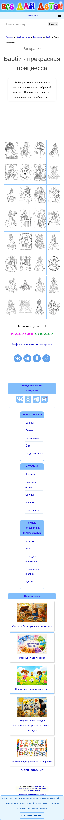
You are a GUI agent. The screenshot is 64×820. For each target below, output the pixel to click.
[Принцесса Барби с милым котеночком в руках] (54, 315)
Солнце (29, 494)
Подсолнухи (32, 510)
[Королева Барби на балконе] (25, 272)
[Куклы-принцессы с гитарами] (39, 250)
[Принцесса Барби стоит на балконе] (25, 227)
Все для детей (37, 786)
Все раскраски (44, 333)
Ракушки (30, 474)
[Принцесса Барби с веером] (11, 227)
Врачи (28, 548)
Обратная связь (25, 788)
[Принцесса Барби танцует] (54, 293)
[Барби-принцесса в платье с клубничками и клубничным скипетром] (39, 315)
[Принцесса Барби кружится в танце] (11, 293)
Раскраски (37, 37)
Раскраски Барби (22, 333)
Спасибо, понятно (32, 815)
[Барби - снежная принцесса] (54, 226)
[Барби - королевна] (39, 293)
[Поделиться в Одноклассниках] (37, 358)
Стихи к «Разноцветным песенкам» (32, 626)
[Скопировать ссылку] (46, 358)
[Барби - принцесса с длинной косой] (54, 157)
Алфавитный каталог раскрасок (32, 344)
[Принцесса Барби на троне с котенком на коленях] (11, 272)
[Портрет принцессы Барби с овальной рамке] (54, 271)
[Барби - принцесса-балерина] (25, 203)
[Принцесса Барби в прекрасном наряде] (39, 272)
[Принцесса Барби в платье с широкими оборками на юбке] (11, 315)
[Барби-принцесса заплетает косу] (11, 180)
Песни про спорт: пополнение (32, 689)
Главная (9, 37)
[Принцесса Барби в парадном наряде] (54, 250)
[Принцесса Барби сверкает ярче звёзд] (25, 158)
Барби (48, 37)
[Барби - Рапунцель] (39, 181)
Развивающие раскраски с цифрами (32, 761)
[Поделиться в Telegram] (27, 358)
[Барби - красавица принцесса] (11, 250)
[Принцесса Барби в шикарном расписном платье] (25, 294)
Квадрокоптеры (34, 453)
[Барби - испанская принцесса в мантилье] (11, 158)
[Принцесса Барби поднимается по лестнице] (54, 202)
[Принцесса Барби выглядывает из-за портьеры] (39, 228)
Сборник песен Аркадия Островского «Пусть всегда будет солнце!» (32, 725)
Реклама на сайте (32, 791)
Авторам (42, 788)
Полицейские (32, 438)
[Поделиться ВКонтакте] (18, 358)
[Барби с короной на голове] (11, 202)
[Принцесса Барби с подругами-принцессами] (25, 314)
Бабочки (30, 541)
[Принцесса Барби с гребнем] (25, 250)
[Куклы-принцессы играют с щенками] (39, 204)
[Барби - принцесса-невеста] (39, 158)
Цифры (29, 422)
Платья (29, 430)
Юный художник (23, 37)
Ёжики (28, 445)
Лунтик (29, 581)
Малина (29, 502)
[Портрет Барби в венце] (25, 180)
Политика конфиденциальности (32, 794)
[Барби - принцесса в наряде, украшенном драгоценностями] (54, 180)
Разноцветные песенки (32, 657)
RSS (35, 788)
